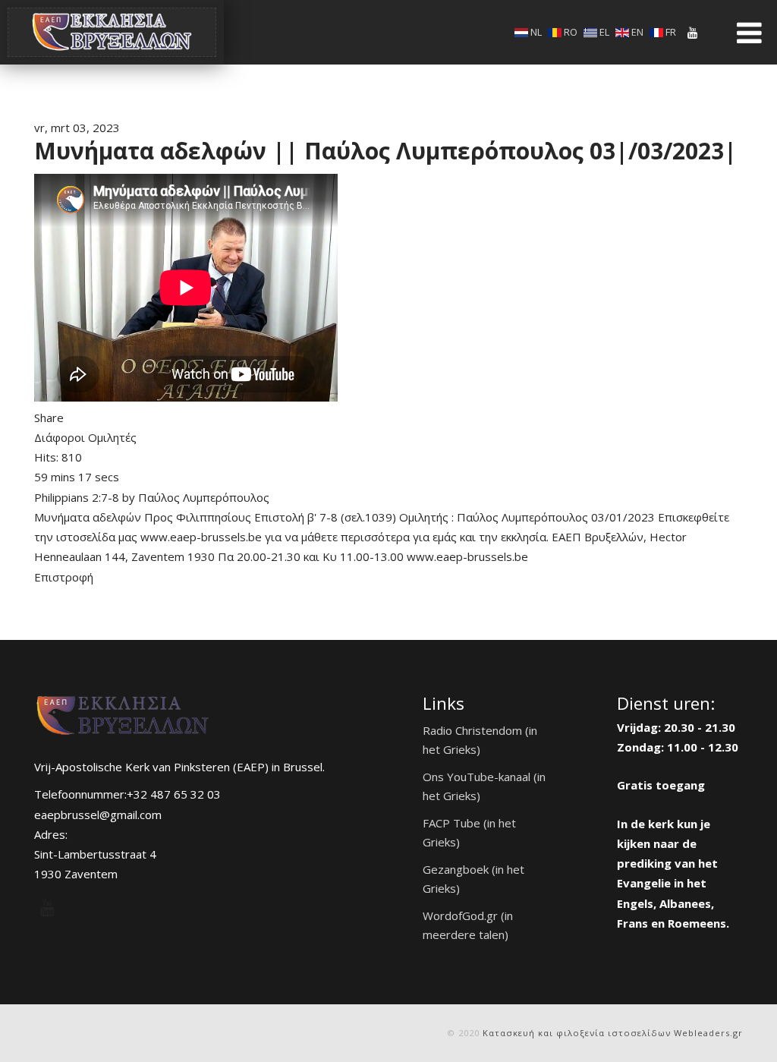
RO (569, 32)
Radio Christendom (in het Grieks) (480, 740)
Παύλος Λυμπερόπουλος (203, 497)
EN (636, 32)
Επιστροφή (63, 577)
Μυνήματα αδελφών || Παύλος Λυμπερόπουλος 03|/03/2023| (385, 150)
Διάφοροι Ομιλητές (85, 437)
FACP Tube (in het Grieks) (469, 832)
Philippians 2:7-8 (76, 497)
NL (535, 32)
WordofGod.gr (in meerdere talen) (468, 925)
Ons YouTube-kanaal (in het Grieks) (484, 786)
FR (669, 32)
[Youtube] (693, 32)
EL (603, 32)
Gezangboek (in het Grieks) (473, 879)
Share (49, 417)
